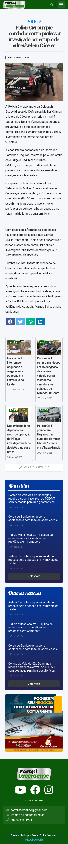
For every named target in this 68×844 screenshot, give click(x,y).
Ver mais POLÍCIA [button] (36, 467)
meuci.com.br (34, 839)
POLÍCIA (14, 342)
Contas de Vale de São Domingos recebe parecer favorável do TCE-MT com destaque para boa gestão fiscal (31, 498)
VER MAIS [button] (34, 576)
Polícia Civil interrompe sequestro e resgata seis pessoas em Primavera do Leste (33, 560)
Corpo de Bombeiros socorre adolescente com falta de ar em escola (33, 518)
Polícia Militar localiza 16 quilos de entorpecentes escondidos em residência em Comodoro (30, 538)
